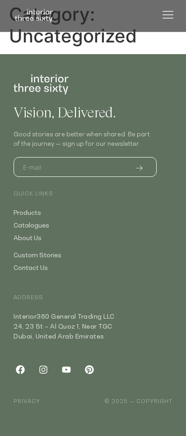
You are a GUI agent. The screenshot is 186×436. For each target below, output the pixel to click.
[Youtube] (66, 369)
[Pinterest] (89, 369)
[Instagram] (43, 369)
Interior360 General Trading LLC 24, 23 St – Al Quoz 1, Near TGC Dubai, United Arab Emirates (64, 326)
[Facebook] (20, 369)
